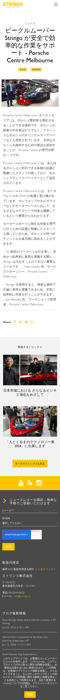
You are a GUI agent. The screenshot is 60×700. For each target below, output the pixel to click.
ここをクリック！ (45, 569)
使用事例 (36, 69)
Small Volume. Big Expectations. (20, 654)
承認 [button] (30, 694)
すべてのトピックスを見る (30, 463)
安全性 (23, 69)
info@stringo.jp (22, 596)
